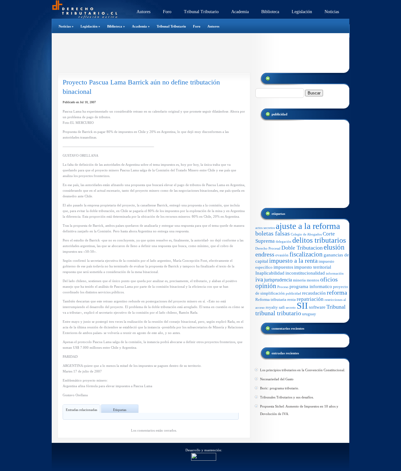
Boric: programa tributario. (279, 388)
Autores (143, 11)
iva (259, 279)
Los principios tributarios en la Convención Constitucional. (302, 370)
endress (264, 254)
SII (302, 306)
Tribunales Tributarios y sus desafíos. (287, 397)
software (317, 307)
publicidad (293, 293)
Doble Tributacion (302, 248)
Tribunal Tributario (201, 11)
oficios (329, 279)
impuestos (283, 267)
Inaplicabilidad (269, 273)
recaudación (314, 293)
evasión (282, 255)
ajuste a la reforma (308, 226)
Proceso (283, 287)
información (335, 273)
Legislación (302, 11)
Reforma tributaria (270, 299)
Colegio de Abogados (306, 234)
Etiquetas (119, 410)
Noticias (332, 11)
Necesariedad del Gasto (277, 379)
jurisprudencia (278, 279)
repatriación (310, 299)
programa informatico (310, 286)
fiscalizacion (306, 254)
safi (282, 307)
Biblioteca (270, 11)
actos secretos (265, 228)
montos (313, 280)
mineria (299, 280)
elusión (334, 247)
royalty (272, 307)
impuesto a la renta (293, 260)
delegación (283, 241)
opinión (265, 285)
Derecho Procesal (267, 248)
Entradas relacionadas (81, 410)
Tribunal (336, 307)
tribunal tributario (278, 313)
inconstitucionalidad (305, 273)
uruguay (309, 313)
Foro (167, 11)
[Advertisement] (197, 53)
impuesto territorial (312, 267)
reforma (337, 292)
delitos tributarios (319, 240)
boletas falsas (272, 233)
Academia (240, 11)
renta (291, 299)
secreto (291, 307)
